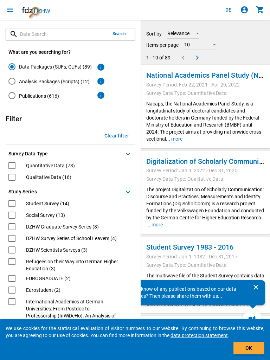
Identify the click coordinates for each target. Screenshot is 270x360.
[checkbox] (41, 166)
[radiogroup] (50, 82)
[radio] (50, 66)
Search (119, 33)
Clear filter (116, 136)
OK (248, 348)
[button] (183, 33)
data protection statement (199, 335)
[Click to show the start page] (36, 10)
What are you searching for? (39, 52)
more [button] (176, 139)
